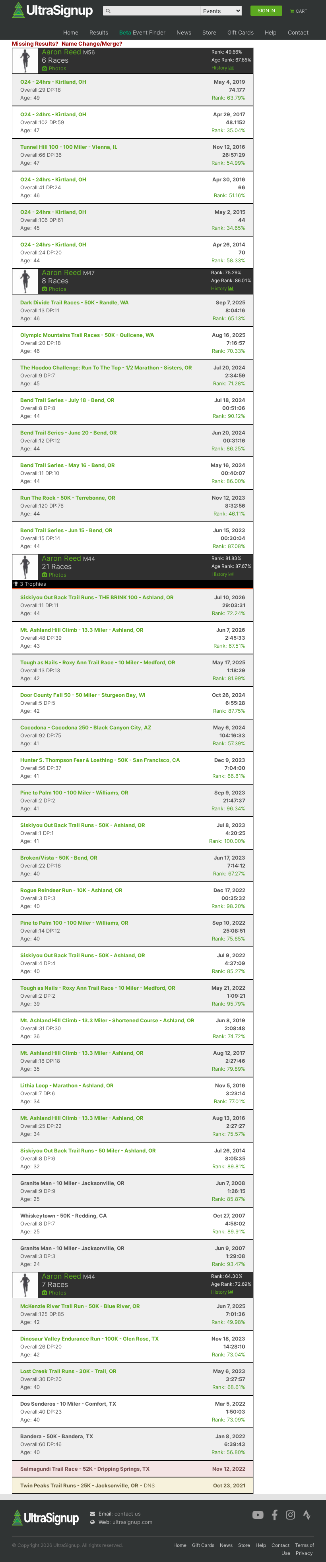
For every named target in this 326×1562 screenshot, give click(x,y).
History (220, 68)
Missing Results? (35, 43)
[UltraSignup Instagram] (290, 1514)
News (184, 32)
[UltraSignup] (52, 9)
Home (70, 32)
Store (209, 32)
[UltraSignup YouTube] (258, 1514)
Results (98, 32)
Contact (298, 32)
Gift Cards (240, 32)
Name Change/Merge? (92, 43)
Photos (56, 68)
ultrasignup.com (132, 1522)
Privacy (304, 1553)
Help (271, 32)
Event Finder (142, 32)
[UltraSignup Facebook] (274, 1514)
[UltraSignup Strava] (307, 1514)
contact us (127, 1513)
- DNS (87, 1485)
